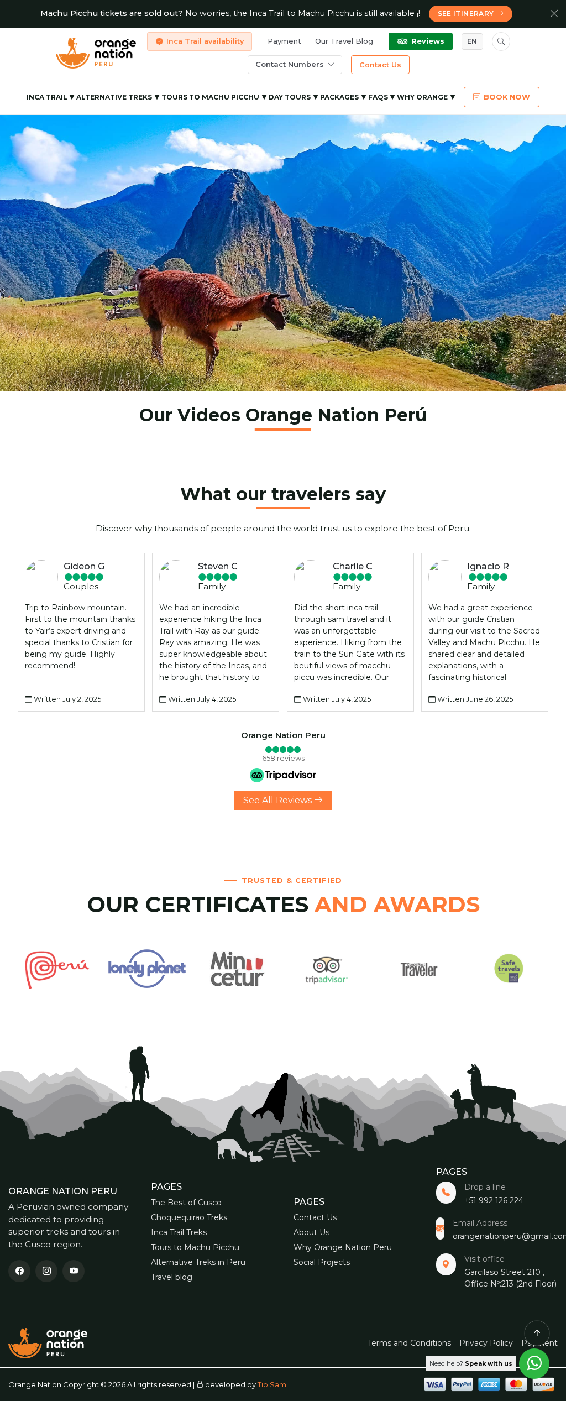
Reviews (427, 41)
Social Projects (322, 1262)
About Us (311, 1232)
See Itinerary (466, 13)
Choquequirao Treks (189, 1217)
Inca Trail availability (205, 41)
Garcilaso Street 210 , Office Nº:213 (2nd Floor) (510, 1278)
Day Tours (290, 97)
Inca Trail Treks (179, 1232)
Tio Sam (272, 1384)
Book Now (507, 97)
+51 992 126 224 (493, 1200)
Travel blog (171, 1277)
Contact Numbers (289, 64)
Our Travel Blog (344, 40)
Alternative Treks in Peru (198, 1262)
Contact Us (380, 65)
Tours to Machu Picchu (210, 97)
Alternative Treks (114, 97)
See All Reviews (278, 800)
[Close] (554, 14)
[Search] (501, 41)
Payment (284, 40)
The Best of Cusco (186, 1202)
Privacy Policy (486, 1343)
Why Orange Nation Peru (343, 1247)
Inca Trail (47, 97)
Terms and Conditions (409, 1343)
